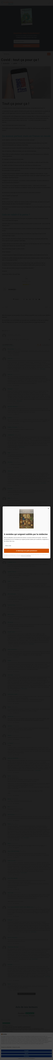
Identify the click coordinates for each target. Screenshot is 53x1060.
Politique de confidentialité (26, 555)
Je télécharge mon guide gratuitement (26, 550)
